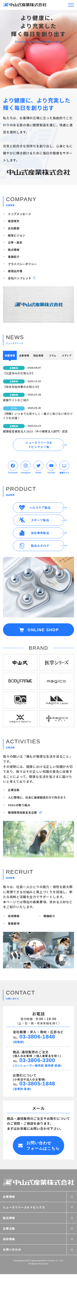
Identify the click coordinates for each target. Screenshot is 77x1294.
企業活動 (14, 790)
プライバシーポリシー (22, 264)
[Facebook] (13, 466)
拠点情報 (14, 250)
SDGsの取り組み (19, 805)
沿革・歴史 (15, 242)
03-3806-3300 (37, 1060)
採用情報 (14, 916)
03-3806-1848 (37, 1037)
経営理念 (14, 221)
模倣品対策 (15, 271)
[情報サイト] (64, 466)
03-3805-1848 (37, 1084)
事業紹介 (14, 257)
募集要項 (14, 923)
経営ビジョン (16, 235)
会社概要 (14, 228)
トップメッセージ (19, 214)
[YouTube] (51, 466)
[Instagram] (26, 466)
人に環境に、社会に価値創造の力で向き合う (37, 797)
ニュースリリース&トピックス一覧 (38, 444)
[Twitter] (38, 466)
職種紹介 (49, 916)
